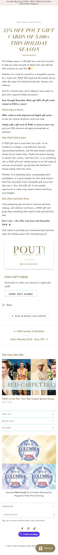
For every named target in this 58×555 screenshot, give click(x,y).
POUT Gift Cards (25, 77)
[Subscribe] (54, 515)
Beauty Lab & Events (31, 22)
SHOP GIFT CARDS (21, 294)
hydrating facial (23, 174)
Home (18, 22)
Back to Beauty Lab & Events (30, 316)
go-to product (25, 178)
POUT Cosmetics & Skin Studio (25, 546)
